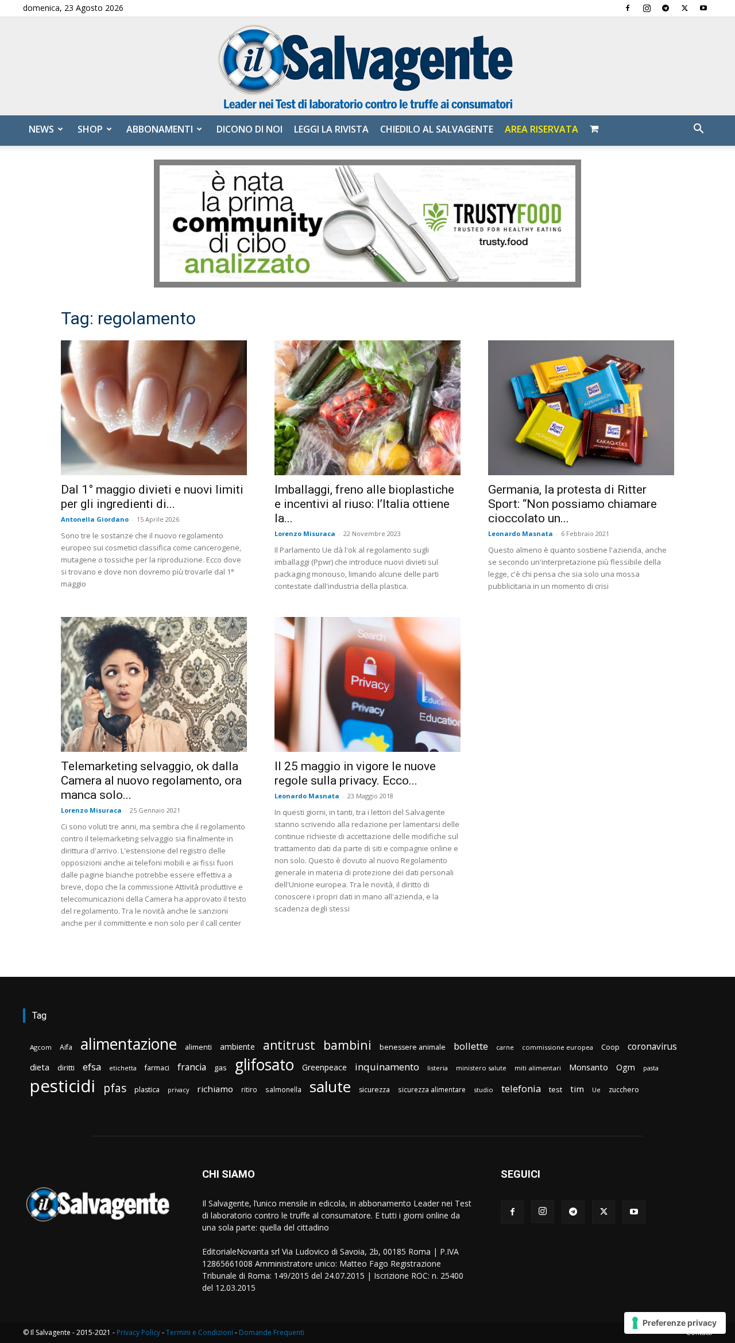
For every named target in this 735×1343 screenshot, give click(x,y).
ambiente (237, 1046)
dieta (39, 1067)
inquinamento (387, 1067)
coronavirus (652, 1047)
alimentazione (128, 1044)
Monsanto (588, 1067)
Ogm (625, 1067)
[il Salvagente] (367, 66)
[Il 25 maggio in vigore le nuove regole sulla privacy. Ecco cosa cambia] (367, 684)
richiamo (215, 1088)
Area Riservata (541, 129)
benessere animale (413, 1047)
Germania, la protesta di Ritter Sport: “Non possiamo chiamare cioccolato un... (572, 504)
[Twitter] (684, 8)
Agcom (41, 1047)
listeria (437, 1067)
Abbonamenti (159, 129)
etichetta (123, 1067)
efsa (92, 1067)
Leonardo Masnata (520, 533)
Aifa (66, 1047)
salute (330, 1087)
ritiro (249, 1089)
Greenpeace (324, 1067)
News (41, 129)
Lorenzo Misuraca (304, 533)
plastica (147, 1089)
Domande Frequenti (271, 1332)
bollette (471, 1046)
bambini (347, 1045)
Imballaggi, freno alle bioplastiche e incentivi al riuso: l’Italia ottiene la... (364, 504)
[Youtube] (703, 8)
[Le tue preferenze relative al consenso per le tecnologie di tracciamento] (675, 1323)
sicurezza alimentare (432, 1089)
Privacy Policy (138, 1332)
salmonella (283, 1089)
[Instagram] (646, 8)
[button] (698, 130)
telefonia (521, 1088)
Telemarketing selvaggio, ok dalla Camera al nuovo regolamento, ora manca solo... (151, 780)
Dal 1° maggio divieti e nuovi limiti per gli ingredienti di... (152, 497)
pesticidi (62, 1086)
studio (483, 1089)
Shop (90, 129)
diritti (66, 1067)
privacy (178, 1089)
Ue (596, 1089)
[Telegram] (665, 8)
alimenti (198, 1047)
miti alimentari (537, 1067)
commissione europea (557, 1047)
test (555, 1089)
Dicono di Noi (249, 129)
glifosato (264, 1065)
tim (577, 1088)
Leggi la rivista (331, 129)
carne (505, 1047)
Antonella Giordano (95, 519)
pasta (651, 1068)
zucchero (624, 1089)
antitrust (289, 1045)
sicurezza (374, 1089)
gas (220, 1067)
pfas (114, 1088)
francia (191, 1067)
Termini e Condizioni (199, 1332)
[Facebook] (627, 8)
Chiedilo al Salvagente (436, 129)
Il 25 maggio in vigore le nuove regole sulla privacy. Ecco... (355, 773)
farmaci (157, 1068)
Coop (610, 1047)
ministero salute (481, 1067)
